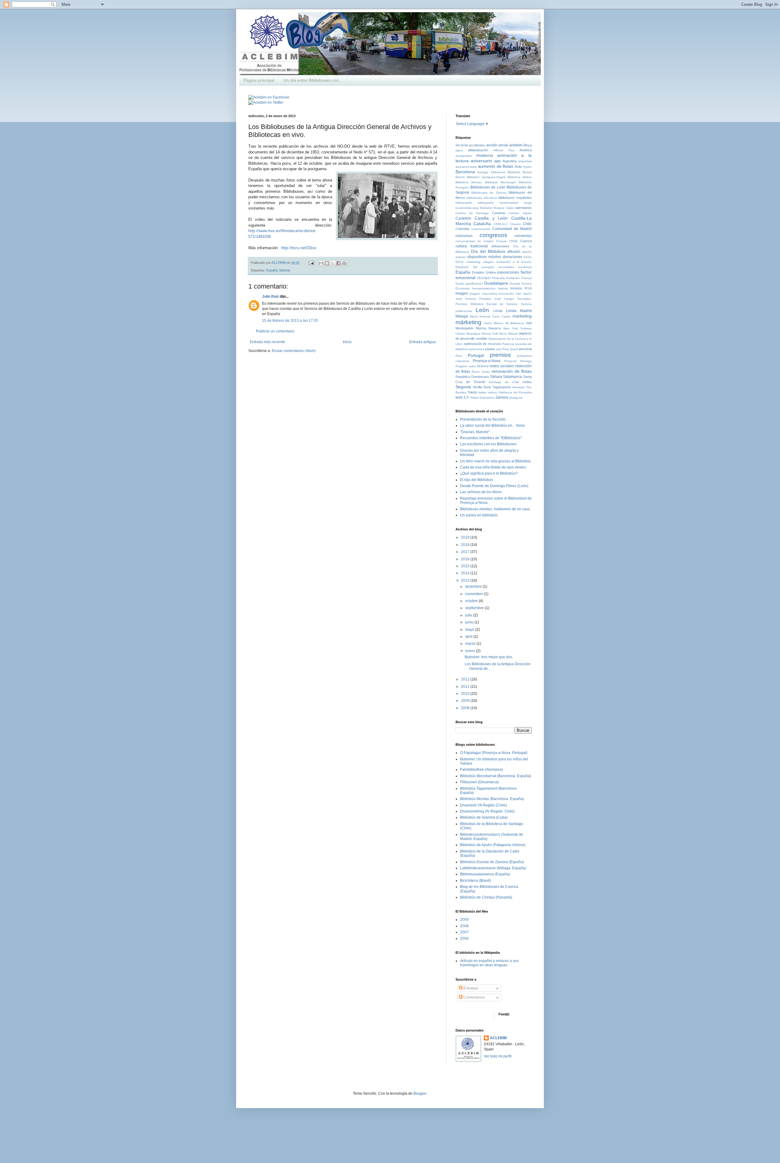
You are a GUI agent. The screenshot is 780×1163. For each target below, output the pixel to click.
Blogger (419, 1093)
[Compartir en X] (333, 263)
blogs (528, 202)
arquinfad (525, 161)
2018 (465, 545)
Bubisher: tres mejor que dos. (489, 657)
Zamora (501, 397)
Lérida (497, 311)
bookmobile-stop (467, 208)
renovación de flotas (511, 371)
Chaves (515, 224)
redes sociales (502, 366)
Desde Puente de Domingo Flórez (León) (494, 486)
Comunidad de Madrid (512, 229)
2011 (465, 686)
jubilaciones (464, 311)
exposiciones (508, 272)
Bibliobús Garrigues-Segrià (486, 177)
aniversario (481, 160)
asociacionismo (466, 166)
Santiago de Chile (504, 382)
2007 (464, 932)
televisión (518, 387)
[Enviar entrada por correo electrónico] (311, 262)
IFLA (528, 288)
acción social (497, 145)
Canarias (498, 213)
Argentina (509, 161)
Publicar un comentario (275, 331)
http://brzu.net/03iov (299, 248)
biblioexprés (464, 202)
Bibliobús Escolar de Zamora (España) (492, 862)
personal (525, 349)
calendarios (523, 208)
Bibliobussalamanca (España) (485, 874)
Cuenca (526, 241)
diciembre (474, 586)
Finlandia (498, 278)
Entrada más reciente (267, 342)
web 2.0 (462, 397)
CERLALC (501, 224)
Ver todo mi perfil (498, 1056)
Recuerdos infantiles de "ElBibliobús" (491, 438)
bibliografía (486, 202)
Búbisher (486, 208)
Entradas (470, 988)
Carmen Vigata (520, 213)
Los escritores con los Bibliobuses (488, 444)
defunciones (500, 246)
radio (472, 366)
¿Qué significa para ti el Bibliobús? (489, 473)
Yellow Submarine (482, 397)
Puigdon (461, 366)
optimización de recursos (482, 344)
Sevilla (477, 387)
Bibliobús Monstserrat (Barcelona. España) (495, 776)
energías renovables (498, 267)
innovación (506, 293)
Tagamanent (501, 387)
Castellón (463, 218)
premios (500, 355)
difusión (513, 251)
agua (459, 150)
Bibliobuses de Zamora (488, 192)
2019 (465, 537)
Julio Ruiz (270, 296)
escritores (525, 267)
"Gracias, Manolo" (475, 432)
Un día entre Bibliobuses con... (312, 80)
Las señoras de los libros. (481, 492)
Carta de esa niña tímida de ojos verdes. (493, 467)
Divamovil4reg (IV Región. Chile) (487, 811)
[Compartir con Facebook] (338, 263)
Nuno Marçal (508, 333)
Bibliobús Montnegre (500, 182)
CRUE (513, 241)
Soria (487, 387)
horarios (516, 288)
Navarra (494, 328)
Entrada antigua (422, 342)
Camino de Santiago (472, 213)
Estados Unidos (484, 272)
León (482, 310)
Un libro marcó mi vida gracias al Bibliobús (495, 461)
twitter (482, 392)
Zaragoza (516, 397)
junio (469, 622)
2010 (465, 693)
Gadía (460, 283)
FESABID (484, 278)
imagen (462, 293)
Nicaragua (473, 333)
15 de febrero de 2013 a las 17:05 (290, 320)
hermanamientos (483, 288)
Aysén (527, 166)
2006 (464, 938)
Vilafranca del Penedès (515, 392)
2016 (465, 559)
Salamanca (512, 377)
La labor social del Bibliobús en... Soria (492, 425)
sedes (527, 382)
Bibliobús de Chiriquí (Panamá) (486, 897)
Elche (528, 257)
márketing (468, 322)
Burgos (499, 208)
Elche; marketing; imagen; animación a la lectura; (494, 262)
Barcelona (465, 171)
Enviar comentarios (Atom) (294, 351)
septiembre (475, 608)
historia (284, 270)
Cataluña (482, 223)
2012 (465, 679)
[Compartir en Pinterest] (344, 263)
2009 (465, 700)
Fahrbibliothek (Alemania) (481, 769)
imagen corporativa (483, 293)
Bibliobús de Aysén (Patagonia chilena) (492, 845)
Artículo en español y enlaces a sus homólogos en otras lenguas (489, 963)
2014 (465, 573)
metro (488, 323)
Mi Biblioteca (514, 323)
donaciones (512, 257)
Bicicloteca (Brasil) (475, 880)
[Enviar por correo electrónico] (321, 263)
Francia (526, 278)
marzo (471, 643)
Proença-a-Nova (486, 361)
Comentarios (474, 997)
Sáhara (496, 377)
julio (469, 615)
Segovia (463, 386)
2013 (465, 580)
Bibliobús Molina (520, 177)
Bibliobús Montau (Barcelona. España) (492, 799)
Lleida (511, 311)
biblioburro (498, 172)
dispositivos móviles (484, 257)
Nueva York (490, 333)
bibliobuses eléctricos (481, 197)
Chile (527, 224)
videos (492, 392)
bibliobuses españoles (515, 197)
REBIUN (482, 366)
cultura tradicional (472, 246)
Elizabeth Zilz (466, 267)
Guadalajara (496, 283)
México (498, 323)
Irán (518, 293)
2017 (465, 552)
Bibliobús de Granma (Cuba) (484, 817)
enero (470, 651)
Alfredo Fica (503, 150)
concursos (464, 236)
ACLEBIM (498, 1038)
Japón (527, 293)
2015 (465, 566)
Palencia (508, 344)
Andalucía (484, 155)
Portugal (476, 355)
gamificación (474, 283)
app (497, 161)
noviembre (474, 594)
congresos (493, 235)
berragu (482, 172)
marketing (522, 316)
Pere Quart (510, 349)
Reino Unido (481, 371)
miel (529, 323)
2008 (465, 708)
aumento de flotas (495, 166)
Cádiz (509, 208)
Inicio (347, 342)
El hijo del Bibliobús (476, 480)
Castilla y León (491, 218)
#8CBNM (462, 145)
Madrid (526, 311)
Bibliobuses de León (487, 187)
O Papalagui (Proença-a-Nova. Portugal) (493, 753)
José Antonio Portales (473, 298)
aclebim (515, 145)
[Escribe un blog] (327, 263)
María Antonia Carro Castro (490, 316)
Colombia (462, 229)
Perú (459, 355)
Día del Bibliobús (488, 251)
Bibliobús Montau (469, 182)
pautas (490, 349)
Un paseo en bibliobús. (479, 515)
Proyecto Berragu (518, 361)
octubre (472, 601)
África (527, 145)
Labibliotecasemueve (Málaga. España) (493, 868)
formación (513, 278)
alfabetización (478, 150)
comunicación (481, 229)
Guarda (514, 283)
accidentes (477, 145)
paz (499, 349)
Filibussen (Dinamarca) (479, 782)
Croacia (501, 241)
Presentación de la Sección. (483, 419)
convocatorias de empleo (475, 241)
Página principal (258, 80)
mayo (470, 629)
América (525, 150)
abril (469, 636)
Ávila (518, 166)
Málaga (462, 316)
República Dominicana (472, 377)
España (272, 270)
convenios (523, 236)
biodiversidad (509, 202)
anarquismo (464, 155)
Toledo (472, 392)
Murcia (481, 328)
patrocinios (476, 349)
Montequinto (464, 328)
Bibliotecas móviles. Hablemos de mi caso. (495, 509)
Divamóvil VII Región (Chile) (483, 805)
